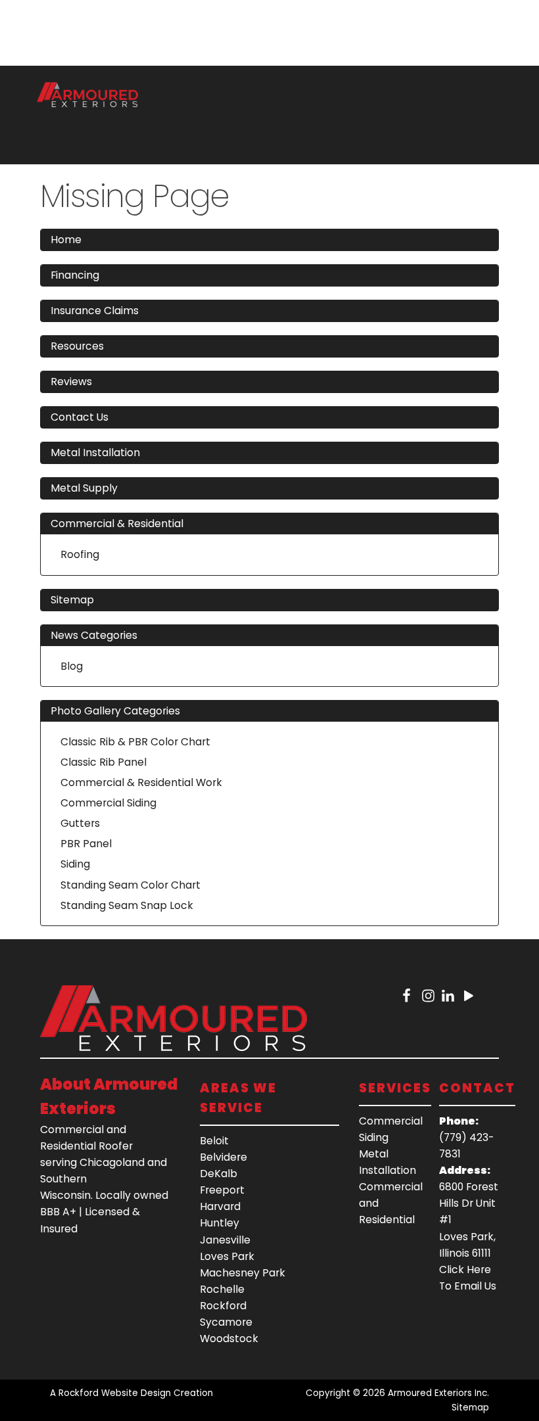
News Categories (94, 635)
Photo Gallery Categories (115, 711)
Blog (71, 666)
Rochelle (222, 1289)
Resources (77, 346)
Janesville (225, 1240)
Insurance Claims (95, 310)
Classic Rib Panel (103, 762)
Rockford (223, 1306)
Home (66, 239)
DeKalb (218, 1173)
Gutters (80, 823)
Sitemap (72, 600)
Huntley (219, 1223)
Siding (75, 864)
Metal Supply (84, 488)
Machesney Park (242, 1273)
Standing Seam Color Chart (130, 885)
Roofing (79, 554)
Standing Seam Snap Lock (126, 905)
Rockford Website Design (115, 1393)
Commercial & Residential (117, 523)
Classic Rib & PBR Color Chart (135, 742)
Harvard (220, 1206)
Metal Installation (95, 452)
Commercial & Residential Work (141, 782)
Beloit (214, 1141)
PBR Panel (86, 843)
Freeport (222, 1190)
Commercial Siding (108, 803)
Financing (75, 275)
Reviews (71, 381)
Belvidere (223, 1157)
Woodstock (229, 1338)
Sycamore (226, 1322)
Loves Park (227, 1256)
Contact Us (79, 417)
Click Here (465, 1269)
